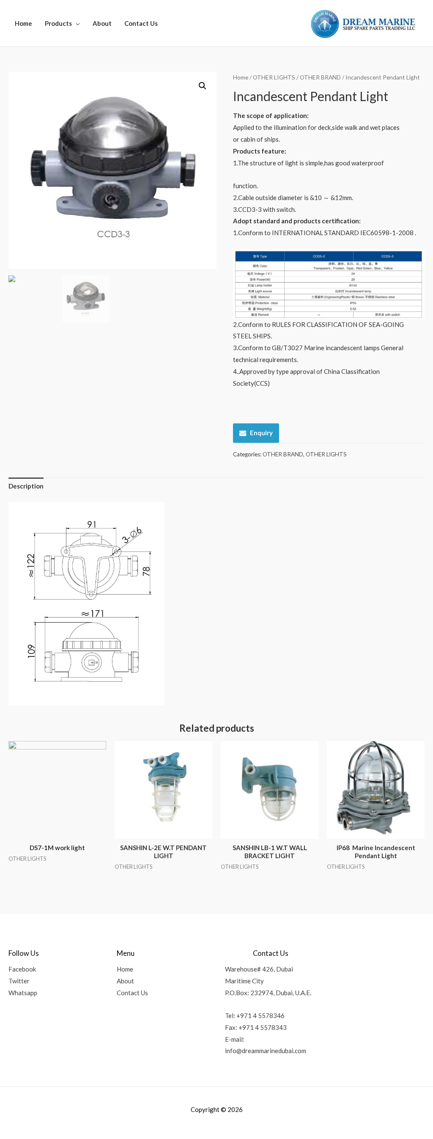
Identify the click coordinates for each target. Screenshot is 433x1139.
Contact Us (141, 23)
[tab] (26, 487)
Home (23, 23)
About (102, 23)
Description (26, 486)
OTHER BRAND (320, 77)
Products (58, 23)
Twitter (19, 981)
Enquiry (261, 432)
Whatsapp (22, 992)
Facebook (22, 969)
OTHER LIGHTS (274, 77)
